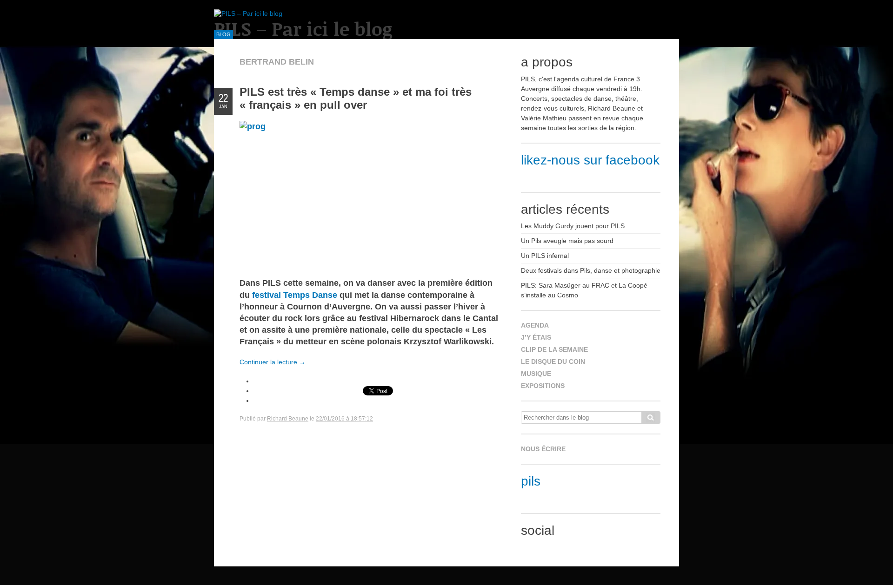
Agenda (535, 325)
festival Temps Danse (294, 295)
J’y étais (536, 337)
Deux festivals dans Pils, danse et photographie (590, 270)
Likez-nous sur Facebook (590, 160)
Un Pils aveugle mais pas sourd (567, 240)
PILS (530, 481)
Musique (536, 373)
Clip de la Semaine (554, 349)
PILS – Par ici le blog (303, 28)
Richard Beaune (287, 418)
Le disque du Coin (553, 361)
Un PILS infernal (545, 255)
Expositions (543, 385)
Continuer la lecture (273, 362)
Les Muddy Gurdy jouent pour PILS (573, 226)
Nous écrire (543, 449)
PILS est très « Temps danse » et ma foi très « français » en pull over (356, 98)
